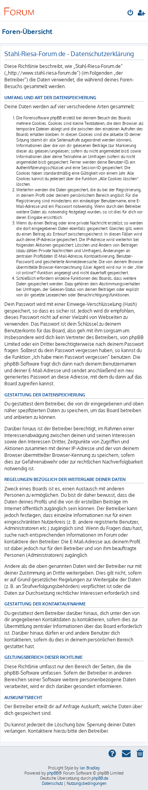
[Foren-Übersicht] (19, 10)
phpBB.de (100, 778)
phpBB (52, 773)
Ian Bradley (90, 767)
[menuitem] (131, 13)
